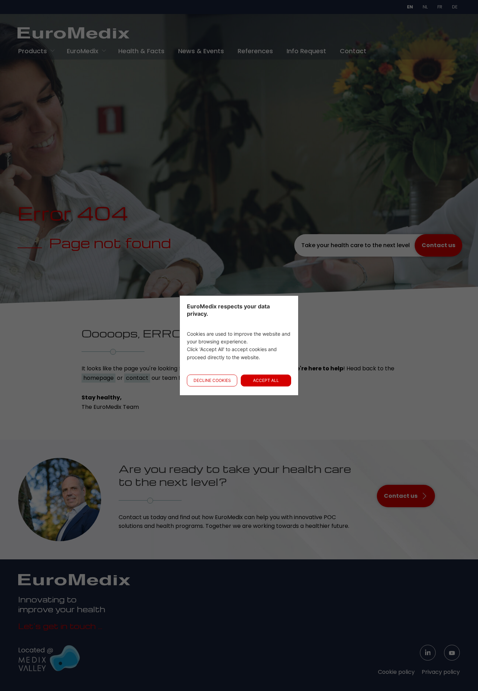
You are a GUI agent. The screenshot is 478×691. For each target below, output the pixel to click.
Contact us (438, 245)
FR (439, 7)
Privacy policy (441, 672)
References (255, 51)
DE (455, 7)
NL (425, 7)
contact (137, 378)
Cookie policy (396, 672)
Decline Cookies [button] (212, 380)
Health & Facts (141, 51)
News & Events (201, 51)
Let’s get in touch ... (60, 626)
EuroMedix (82, 51)
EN (410, 7)
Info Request (306, 51)
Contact (353, 51)
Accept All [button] (266, 380)
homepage (98, 378)
